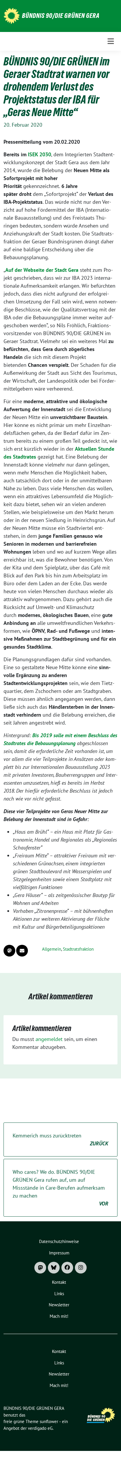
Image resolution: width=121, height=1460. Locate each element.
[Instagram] (81, 1268)
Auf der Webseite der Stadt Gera (41, 270)
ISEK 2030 (39, 154)
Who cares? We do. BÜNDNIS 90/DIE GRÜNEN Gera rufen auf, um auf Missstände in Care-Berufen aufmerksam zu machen (60, 1188)
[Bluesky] (54, 1268)
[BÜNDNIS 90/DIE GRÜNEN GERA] (12, 15)
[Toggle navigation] (110, 41)
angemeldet (49, 1039)
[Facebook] (67, 1268)
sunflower (49, 1421)
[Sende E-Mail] (22, 951)
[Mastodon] (40, 1268)
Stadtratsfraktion (78, 949)
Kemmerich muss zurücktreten (60, 1139)
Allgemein (51, 949)
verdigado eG (40, 1428)
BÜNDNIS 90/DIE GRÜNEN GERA (61, 15)
